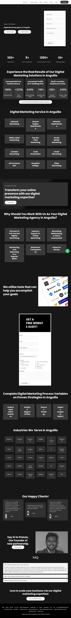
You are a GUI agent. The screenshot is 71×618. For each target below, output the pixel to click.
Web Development (33, 609)
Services (25, 2)
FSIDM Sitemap (32, 611)
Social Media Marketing (56, 140)
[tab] (35, 568)
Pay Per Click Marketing (35, 140)
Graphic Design (24, 365)
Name (21, 335)
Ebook (45, 2)
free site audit (24, 32)
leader (40, 607)
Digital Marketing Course (60, 609)
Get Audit (24, 383)
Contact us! (11, 202)
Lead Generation (35, 152)
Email (21, 341)
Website (21, 354)
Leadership (33, 607)
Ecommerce (40, 368)
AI (37, 607)
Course (51, 2)
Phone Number (23, 347)
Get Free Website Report (35, 598)
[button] (64, 2)
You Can (16, 607)
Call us (56, 2)
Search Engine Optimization (35, 125)
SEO (22, 363)
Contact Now (18, 547)
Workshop (46, 607)
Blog (41, 2)
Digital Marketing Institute (46, 609)
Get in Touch (10, 32)
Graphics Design (35, 164)
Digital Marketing (25, 361)
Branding (23, 368)
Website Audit (34, 2)
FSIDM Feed (40, 611)
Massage (21, 371)
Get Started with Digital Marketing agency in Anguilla (35, 102)
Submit (50, 43)
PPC (38, 363)
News (7, 607)
